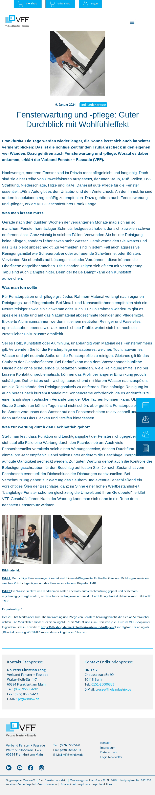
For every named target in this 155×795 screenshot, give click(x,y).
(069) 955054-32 (26, 689)
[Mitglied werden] (145, 434)
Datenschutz (108, 752)
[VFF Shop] (20, 3)
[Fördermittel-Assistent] (145, 448)
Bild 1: (6, 578)
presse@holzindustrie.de (113, 689)
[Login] (85, 3)
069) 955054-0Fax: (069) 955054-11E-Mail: (67, 749)
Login (94, 3)
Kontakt (105, 742)
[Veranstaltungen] (145, 405)
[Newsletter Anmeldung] (145, 419)
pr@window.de (28, 699)
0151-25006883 (102, 684)
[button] (132, 22)
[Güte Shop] (52, 3)
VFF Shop (31, 3)
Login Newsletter (111, 757)
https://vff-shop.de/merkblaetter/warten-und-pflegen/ (77, 627)
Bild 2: (6, 591)
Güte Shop (64, 3)
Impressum (107, 747)
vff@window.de (73, 754)
